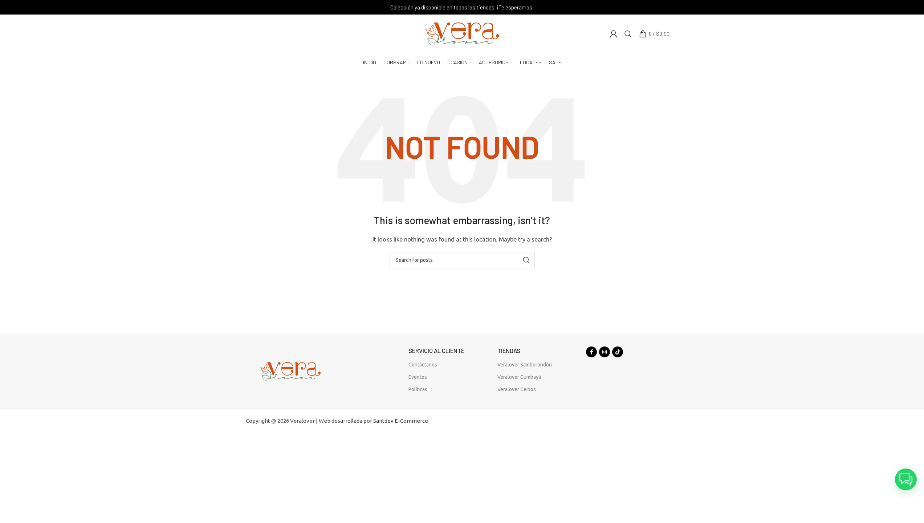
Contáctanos (422, 365)
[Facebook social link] (591, 351)
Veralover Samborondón (524, 365)
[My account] (613, 34)
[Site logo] (462, 33)
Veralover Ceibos (516, 389)
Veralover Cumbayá (519, 377)
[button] (906, 479)
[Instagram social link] (604, 351)
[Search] (628, 34)
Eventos (417, 377)
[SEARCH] (526, 260)
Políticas (417, 389)
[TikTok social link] (617, 351)
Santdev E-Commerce (400, 421)
